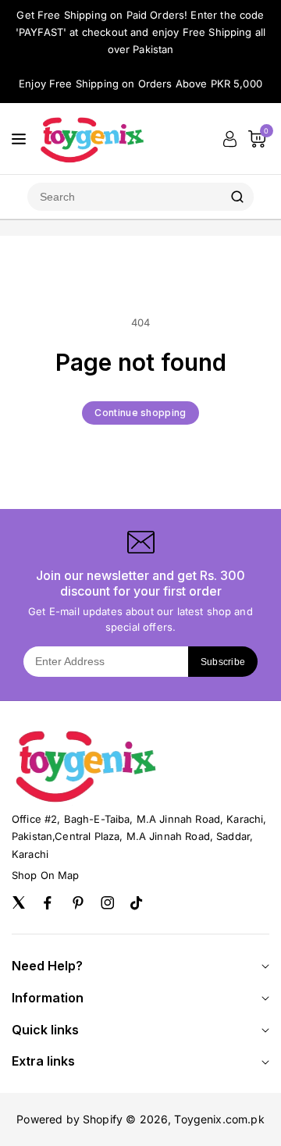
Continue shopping (140, 412)
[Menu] (19, 139)
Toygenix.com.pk (219, 1119)
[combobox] (124, 196)
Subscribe (223, 662)
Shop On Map (46, 875)
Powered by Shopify (69, 1119)
